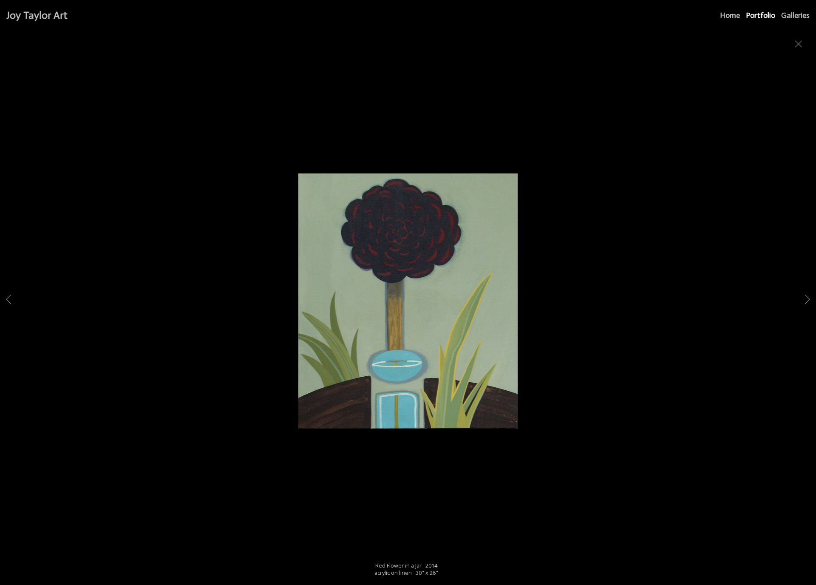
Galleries (795, 15)
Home (730, 15)
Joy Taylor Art (37, 15)
